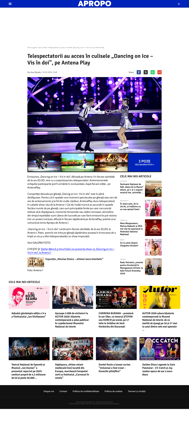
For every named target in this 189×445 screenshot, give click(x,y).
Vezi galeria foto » (144, 162)
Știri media (43, 47)
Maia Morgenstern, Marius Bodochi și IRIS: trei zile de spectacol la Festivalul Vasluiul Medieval (131, 229)
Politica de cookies (113, 391)
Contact (63, 391)
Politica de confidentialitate (86, 391)
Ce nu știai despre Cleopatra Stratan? (129, 244)
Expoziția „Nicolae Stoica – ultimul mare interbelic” (74, 259)
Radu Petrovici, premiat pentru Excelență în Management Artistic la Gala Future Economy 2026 (131, 268)
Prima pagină (32, 47)
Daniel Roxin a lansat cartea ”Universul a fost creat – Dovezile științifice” (114, 368)
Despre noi (49, 391)
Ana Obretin (36, 72)
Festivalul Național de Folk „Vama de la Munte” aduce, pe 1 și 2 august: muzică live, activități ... (131, 188)
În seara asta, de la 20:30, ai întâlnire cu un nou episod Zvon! (130, 206)
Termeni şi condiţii (137, 391)
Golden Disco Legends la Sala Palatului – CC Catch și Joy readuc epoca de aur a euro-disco (158, 369)
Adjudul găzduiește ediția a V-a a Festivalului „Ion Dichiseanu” (28, 315)
